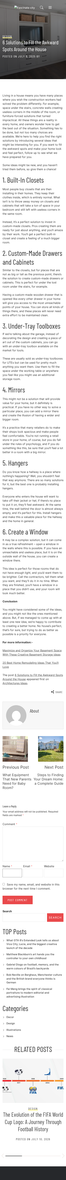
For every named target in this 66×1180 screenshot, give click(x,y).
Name (7, 866)
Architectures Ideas (15, 683)
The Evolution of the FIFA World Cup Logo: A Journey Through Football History (33, 1121)
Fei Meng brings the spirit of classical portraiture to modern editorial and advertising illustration (29, 992)
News (9, 1036)
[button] (2, 1156)
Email (27, 866)
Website (49, 866)
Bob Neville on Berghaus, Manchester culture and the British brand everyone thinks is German (34, 978)
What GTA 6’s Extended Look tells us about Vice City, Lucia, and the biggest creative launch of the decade (32, 944)
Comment (10, 824)
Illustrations (13, 1029)
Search (7, 911)
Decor (10, 1017)
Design (10, 1023)
